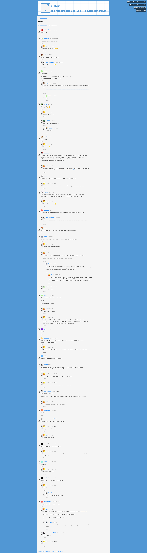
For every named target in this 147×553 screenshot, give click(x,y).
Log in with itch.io (42, 25)
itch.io (40, 551)
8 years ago (53, 410)
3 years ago (50, 176)
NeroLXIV (46, 364)
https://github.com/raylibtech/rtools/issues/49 (71, 170)
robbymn (45, 461)
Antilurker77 (46, 338)
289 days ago (52, 54)
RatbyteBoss (46, 38)
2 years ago (53, 153)
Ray (46, 46)
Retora (45, 104)
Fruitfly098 (46, 192)
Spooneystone (47, 410)
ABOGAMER (48, 120)
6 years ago (50, 364)
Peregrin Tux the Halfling (51, 532)
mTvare (50, 522)
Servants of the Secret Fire (50, 419)
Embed (61, 551)
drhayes (45, 176)
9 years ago (54, 501)
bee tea (45, 228)
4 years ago (50, 228)
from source (84, 511)
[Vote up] (39, 30)
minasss (45, 71)
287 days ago (53, 38)
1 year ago (50, 71)
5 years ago (49, 356)
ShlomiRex (46, 136)
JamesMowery (47, 153)
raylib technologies (50, 62)
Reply (42, 34)
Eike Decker (48, 83)
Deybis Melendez (47, 391)
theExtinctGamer (47, 501)
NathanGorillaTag (47, 30)
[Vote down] (39, 31)
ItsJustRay (46, 54)
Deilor (45, 329)
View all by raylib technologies (49, 551)
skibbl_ (45, 356)
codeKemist (46, 210)
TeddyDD (45, 478)
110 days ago (54, 30)
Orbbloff (45, 236)
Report (57, 551)
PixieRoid (45, 443)
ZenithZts (46, 295)
